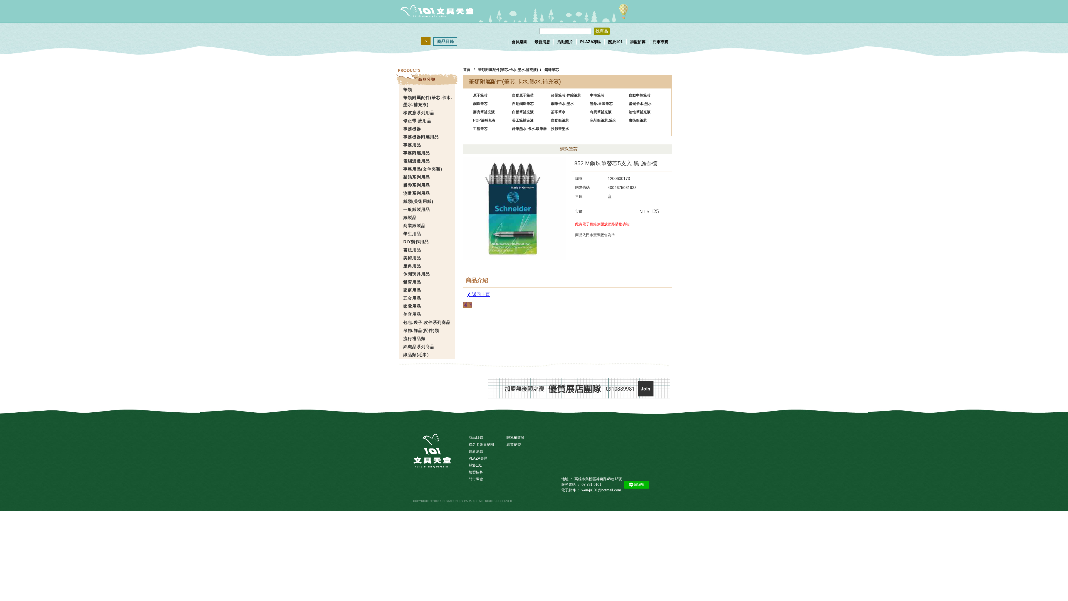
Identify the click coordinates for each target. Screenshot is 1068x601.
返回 (467, 304)
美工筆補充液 (523, 120)
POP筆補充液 (484, 120)
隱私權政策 (515, 437)
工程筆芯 (480, 129)
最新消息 (542, 42)
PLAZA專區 (590, 42)
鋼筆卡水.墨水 (562, 104)
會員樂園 (519, 42)
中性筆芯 (597, 95)
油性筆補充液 (640, 112)
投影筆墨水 (560, 129)
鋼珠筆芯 (552, 70)
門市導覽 (660, 42)
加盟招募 (638, 42)
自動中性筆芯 (640, 95)
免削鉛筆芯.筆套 (603, 120)
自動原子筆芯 (523, 95)
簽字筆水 (558, 112)
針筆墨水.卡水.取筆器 (529, 129)
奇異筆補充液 (601, 112)
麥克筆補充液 (484, 112)
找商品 (601, 31)
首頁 (466, 70)
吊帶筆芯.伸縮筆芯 (566, 95)
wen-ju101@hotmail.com (601, 490)
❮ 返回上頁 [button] (478, 294)
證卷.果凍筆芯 (601, 104)
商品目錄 (445, 41)
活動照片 (565, 42)
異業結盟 (513, 444)
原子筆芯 (480, 95)
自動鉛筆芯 (560, 120)
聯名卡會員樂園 (481, 444)
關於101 (615, 42)
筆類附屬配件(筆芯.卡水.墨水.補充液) (508, 70)
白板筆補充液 (523, 112)
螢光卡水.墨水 (640, 104)
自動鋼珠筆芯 (523, 104)
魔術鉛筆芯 (638, 120)
